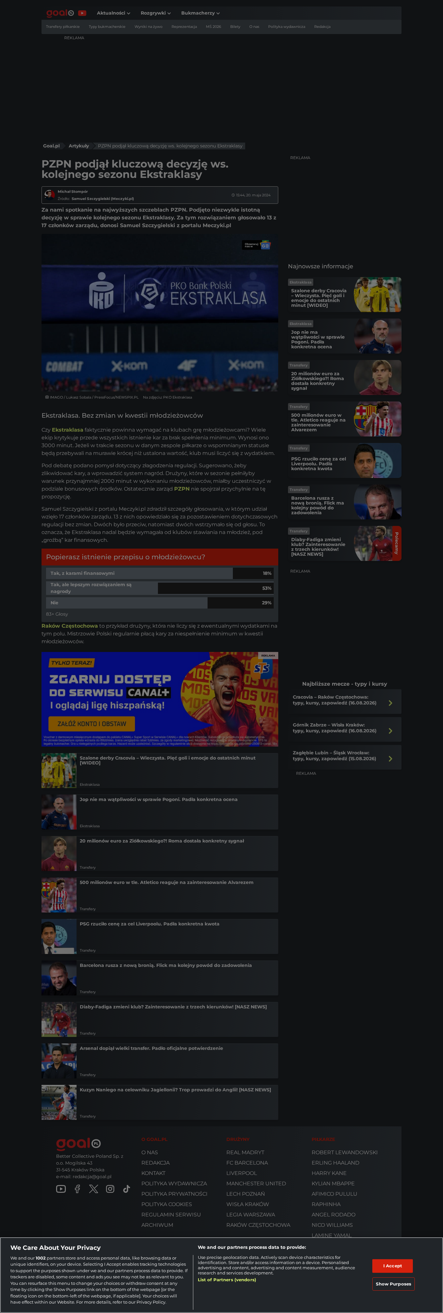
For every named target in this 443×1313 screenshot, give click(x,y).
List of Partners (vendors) (227, 1279)
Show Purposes (393, 1283)
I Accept (392, 1265)
